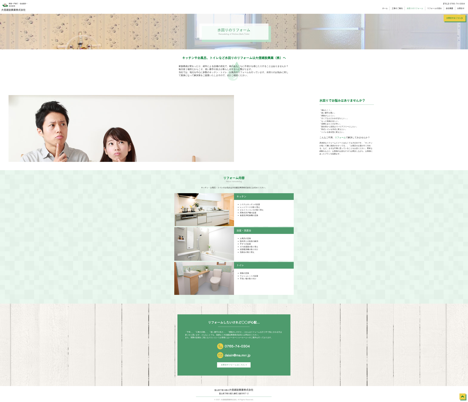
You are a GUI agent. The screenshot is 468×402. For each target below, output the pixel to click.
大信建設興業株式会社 (13, 10)
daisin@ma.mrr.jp (237, 355)
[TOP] (462, 396)
